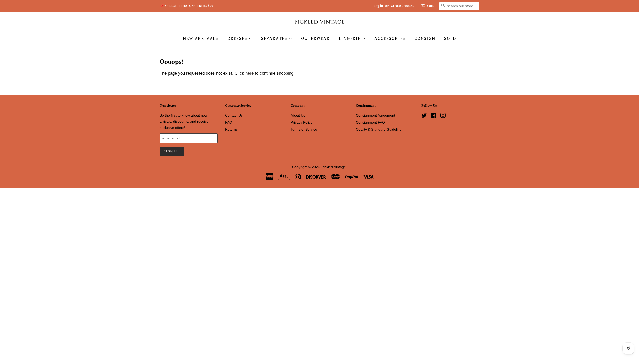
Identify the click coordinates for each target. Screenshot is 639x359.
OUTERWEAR (315, 38)
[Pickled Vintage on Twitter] (424, 116)
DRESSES (238, 38)
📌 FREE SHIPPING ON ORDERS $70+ (187, 6)
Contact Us (234, 115)
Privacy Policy (301, 122)
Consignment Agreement (375, 115)
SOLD (450, 38)
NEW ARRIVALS (200, 38)
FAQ (228, 122)
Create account (402, 6)
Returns (231, 129)
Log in (378, 6)
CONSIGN (424, 38)
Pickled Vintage (334, 167)
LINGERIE (350, 38)
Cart (430, 6)
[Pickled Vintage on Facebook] (433, 116)
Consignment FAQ (370, 122)
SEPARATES (275, 38)
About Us (298, 115)
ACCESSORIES (389, 38)
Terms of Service (304, 129)
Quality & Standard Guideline (379, 129)
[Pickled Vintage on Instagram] (443, 116)
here (249, 73)
